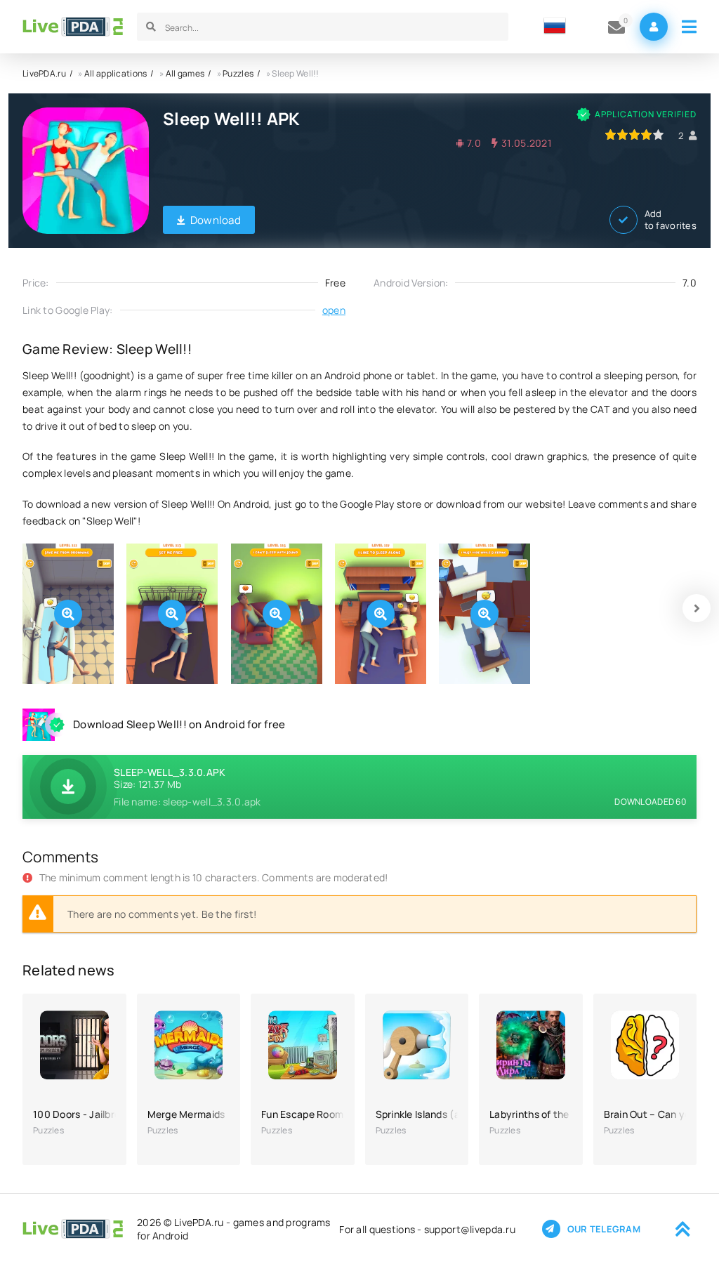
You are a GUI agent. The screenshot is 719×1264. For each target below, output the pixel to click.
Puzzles (238, 73)
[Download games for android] (72, 27)
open (333, 310)
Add (671, 220)
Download (215, 220)
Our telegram (603, 1229)
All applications (115, 73)
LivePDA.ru (44, 73)
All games (185, 73)
